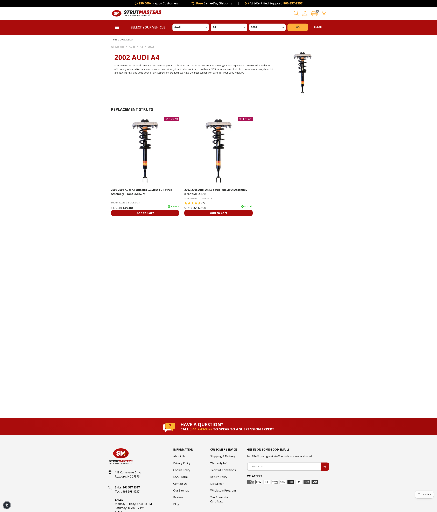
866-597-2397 (292, 3)
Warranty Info (219, 463)
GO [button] (298, 27)
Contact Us (180, 484)
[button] (314, 13)
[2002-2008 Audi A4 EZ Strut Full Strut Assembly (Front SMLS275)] (218, 151)
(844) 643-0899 (201, 429)
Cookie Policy (181, 470)
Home (114, 40)
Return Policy (218, 477)
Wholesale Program (223, 490)
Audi (132, 47)
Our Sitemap (181, 490)
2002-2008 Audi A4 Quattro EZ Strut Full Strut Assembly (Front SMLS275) (141, 192)
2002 (151, 47)
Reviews (178, 497)
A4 (141, 47)
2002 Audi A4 (126, 40)
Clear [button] (318, 27)
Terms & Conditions (223, 470)
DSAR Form (180, 477)
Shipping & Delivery (222, 456)
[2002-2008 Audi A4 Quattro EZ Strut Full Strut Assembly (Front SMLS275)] (145, 151)
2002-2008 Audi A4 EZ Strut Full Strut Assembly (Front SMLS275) (215, 192)
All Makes (117, 47)
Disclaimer (217, 484)
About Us (179, 456)
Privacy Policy (181, 463)
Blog (176, 504)
